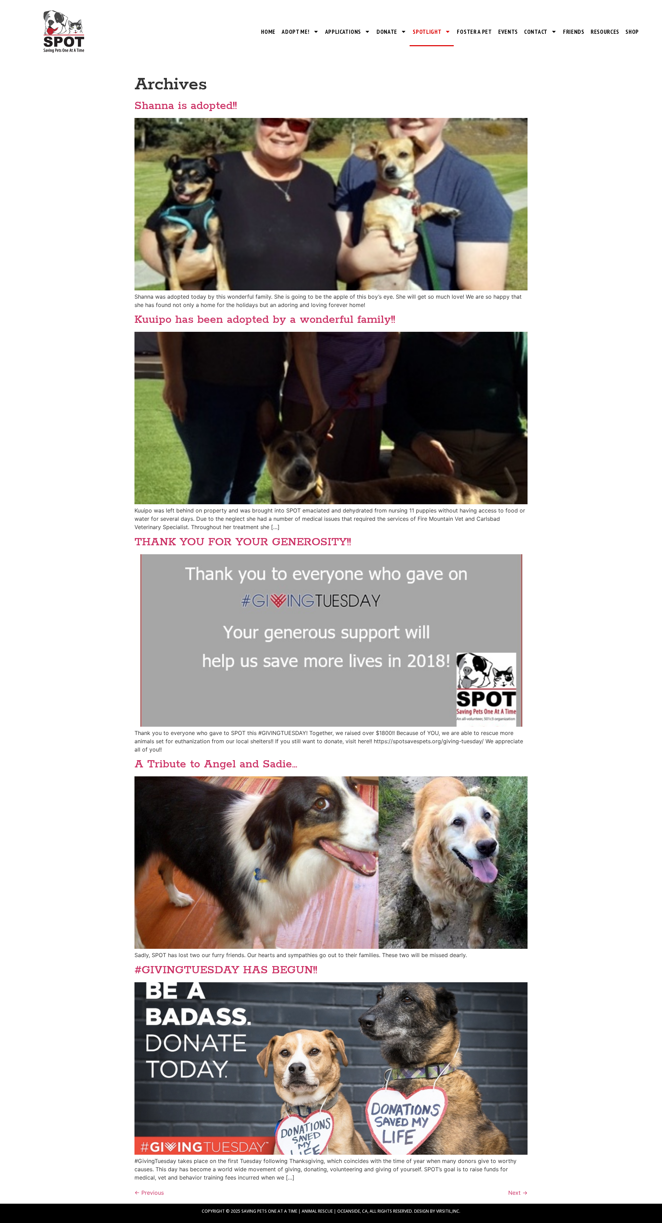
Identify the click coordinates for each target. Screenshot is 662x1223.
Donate (387, 32)
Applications (343, 32)
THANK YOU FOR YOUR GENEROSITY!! (242, 542)
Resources (605, 32)
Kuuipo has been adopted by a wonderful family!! (264, 320)
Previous (149, 1192)
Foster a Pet (474, 32)
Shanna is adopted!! (185, 106)
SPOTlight (427, 32)
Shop (632, 32)
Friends (573, 32)
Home (268, 32)
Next (518, 1192)
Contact (536, 32)
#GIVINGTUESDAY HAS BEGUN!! (225, 970)
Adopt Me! (295, 32)
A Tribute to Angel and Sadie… (215, 764)
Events (508, 32)
